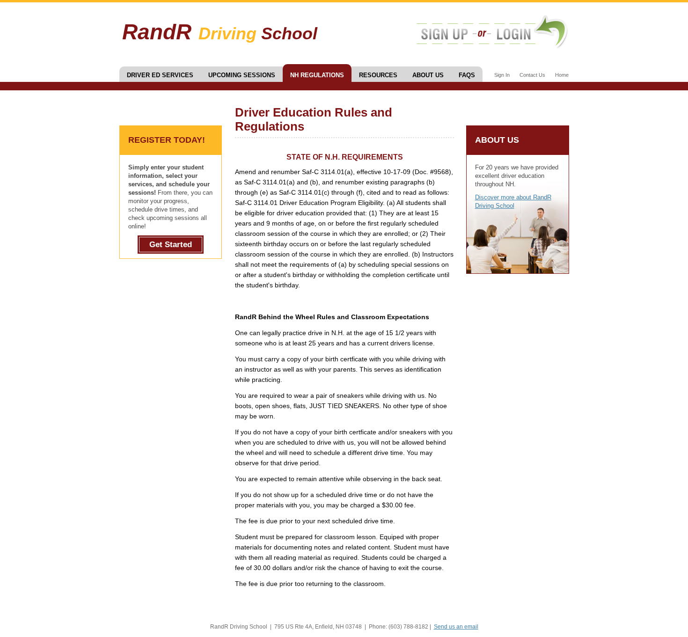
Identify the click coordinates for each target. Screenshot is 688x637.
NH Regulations (317, 75)
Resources (378, 75)
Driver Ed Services (160, 75)
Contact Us (532, 75)
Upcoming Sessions (241, 75)
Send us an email (456, 626)
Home (562, 75)
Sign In (502, 75)
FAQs (467, 75)
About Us (428, 75)
